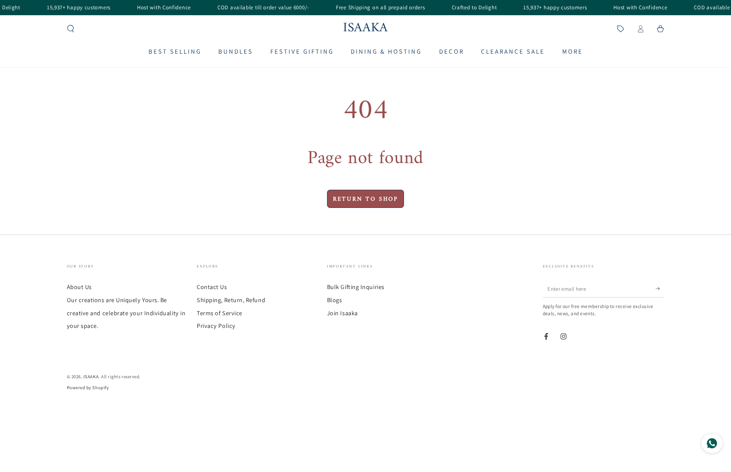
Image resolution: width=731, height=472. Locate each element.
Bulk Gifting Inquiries (356, 287)
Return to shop (365, 199)
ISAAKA (91, 376)
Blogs (334, 300)
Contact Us (212, 287)
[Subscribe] (660, 288)
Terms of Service (219, 313)
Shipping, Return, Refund (231, 300)
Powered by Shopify (88, 387)
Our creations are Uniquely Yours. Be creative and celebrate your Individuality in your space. (126, 313)
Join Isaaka (342, 313)
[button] (71, 28)
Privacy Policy (216, 326)
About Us (79, 287)
